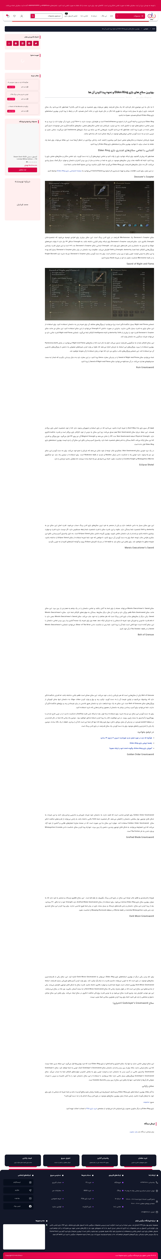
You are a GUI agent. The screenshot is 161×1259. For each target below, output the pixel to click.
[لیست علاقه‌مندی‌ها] (14, 16)
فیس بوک (17, 1206)
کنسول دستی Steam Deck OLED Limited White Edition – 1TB (25, 158)
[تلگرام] (30, 1190)
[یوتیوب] (30, 1198)
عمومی (145, 29)
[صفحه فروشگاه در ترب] (46, 1229)
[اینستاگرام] (30, 1182)
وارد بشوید (133, 1132)
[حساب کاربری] (21, 16)
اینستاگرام (17, 1182)
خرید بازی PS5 (91, 1108)
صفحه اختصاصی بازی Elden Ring (69, 171)
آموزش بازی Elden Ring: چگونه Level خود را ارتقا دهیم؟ (130, 748)
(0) (27, 162)
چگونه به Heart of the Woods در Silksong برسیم (18, 107)
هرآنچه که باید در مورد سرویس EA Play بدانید (17, 83)
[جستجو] (33, 16)
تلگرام (17, 1190)
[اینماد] (24, 1236)
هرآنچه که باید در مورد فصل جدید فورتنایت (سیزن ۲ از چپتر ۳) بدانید (126, 738)
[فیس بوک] (30, 1206)
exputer (147, 1102)
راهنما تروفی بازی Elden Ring (141, 743)
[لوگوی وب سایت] (151, 16)
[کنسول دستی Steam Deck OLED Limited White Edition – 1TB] (22, 140)
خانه (153, 29)
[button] (36, 43)
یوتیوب (17, 1198)
